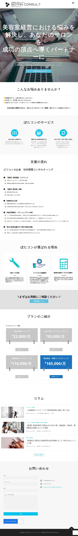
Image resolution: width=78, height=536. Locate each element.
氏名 (5, 475)
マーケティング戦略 (30, 407)
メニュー (73, 3)
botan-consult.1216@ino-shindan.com (53, 487)
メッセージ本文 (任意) (9, 494)
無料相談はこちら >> (39, 301)
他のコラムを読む (39, 454)
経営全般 (37, 422)
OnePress (44, 532)
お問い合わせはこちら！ (41, 71)
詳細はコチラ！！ (21, 349)
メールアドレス (7, 481)
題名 (5, 488)
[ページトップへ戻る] (71, 529)
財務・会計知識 (44, 422)
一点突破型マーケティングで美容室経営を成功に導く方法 (47, 410)
